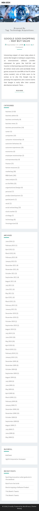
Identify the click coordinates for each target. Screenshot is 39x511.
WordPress (26, 506)
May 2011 (9, 293)
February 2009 (10, 401)
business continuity (12, 119)
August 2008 (10, 425)
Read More (20, 90)
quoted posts (10, 199)
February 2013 (10, 245)
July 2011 (9, 285)
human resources (11, 167)
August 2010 (10, 329)
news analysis (10, 179)
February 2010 (10, 353)
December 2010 (11, 313)
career (8, 131)
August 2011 (10, 281)
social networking (12, 207)
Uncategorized (11, 223)
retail (7, 203)
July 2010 (9, 333)
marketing (9, 171)
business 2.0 (10, 111)
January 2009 (10, 405)
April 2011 (9, 297)
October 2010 (10, 321)
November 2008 (11, 413)
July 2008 (9, 429)
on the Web (9, 183)
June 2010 (9, 337)
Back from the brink (12, 483)
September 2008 (11, 421)
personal (9, 191)
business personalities (13, 127)
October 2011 (10, 273)
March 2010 (9, 349)
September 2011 (11, 277)
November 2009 (11, 365)
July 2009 (9, 381)
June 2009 (9, 385)
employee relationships (14, 155)
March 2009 (9, 397)
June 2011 (9, 289)
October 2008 (10, 417)
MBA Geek (6, 2)
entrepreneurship (12, 159)
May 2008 (9, 437)
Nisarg (19, 508)
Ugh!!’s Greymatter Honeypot (16, 459)
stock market (10, 211)
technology (9, 219)
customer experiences (13, 147)
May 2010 (9, 341)
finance (8, 163)
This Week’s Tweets (12, 491)
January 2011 (10, 309)
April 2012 (9, 249)
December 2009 (11, 361)
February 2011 (10, 305)
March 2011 (9, 301)
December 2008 (11, 409)
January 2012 (10, 261)
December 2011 (11, 265)
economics (9, 151)
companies (9, 135)
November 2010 (11, 317)
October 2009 (10, 369)
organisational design (13, 187)
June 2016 (9, 241)
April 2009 (9, 393)
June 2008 (9, 433)
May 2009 (9, 389)
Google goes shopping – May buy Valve (19, 39)
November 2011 (11, 269)
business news (10, 123)
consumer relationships (14, 139)
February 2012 (10, 257)
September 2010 (11, 325)
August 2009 (10, 377)
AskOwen (9, 455)
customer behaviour (12, 144)
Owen (28, 45)
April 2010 (9, 345)
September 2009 (11, 373)
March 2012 (9, 253)
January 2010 (10, 357)
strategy (8, 215)
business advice (11, 116)
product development (13, 195)
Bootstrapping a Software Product (17, 487)
